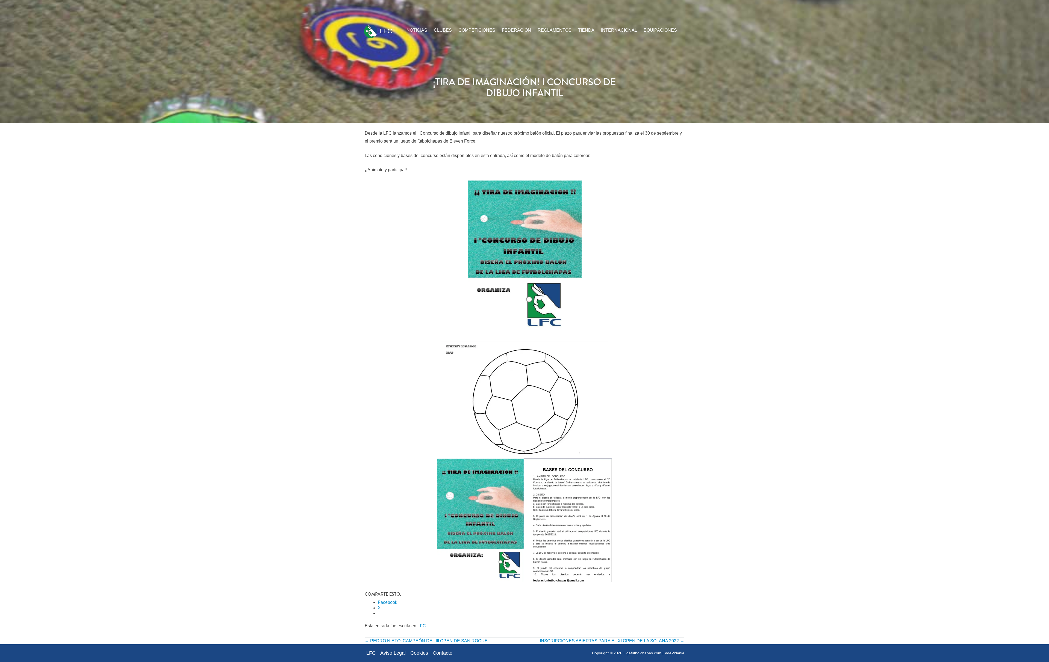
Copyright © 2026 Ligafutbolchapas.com (626, 653)
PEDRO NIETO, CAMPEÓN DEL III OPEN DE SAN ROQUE (426, 641)
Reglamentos (554, 30)
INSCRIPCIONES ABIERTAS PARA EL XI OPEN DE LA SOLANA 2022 (612, 641)
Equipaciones (660, 30)
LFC (385, 31)
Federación (516, 30)
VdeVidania (674, 653)
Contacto (442, 653)
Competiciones (476, 30)
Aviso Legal (393, 653)
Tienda (586, 30)
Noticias (416, 30)
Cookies (419, 653)
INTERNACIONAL (619, 30)
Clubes (443, 30)
